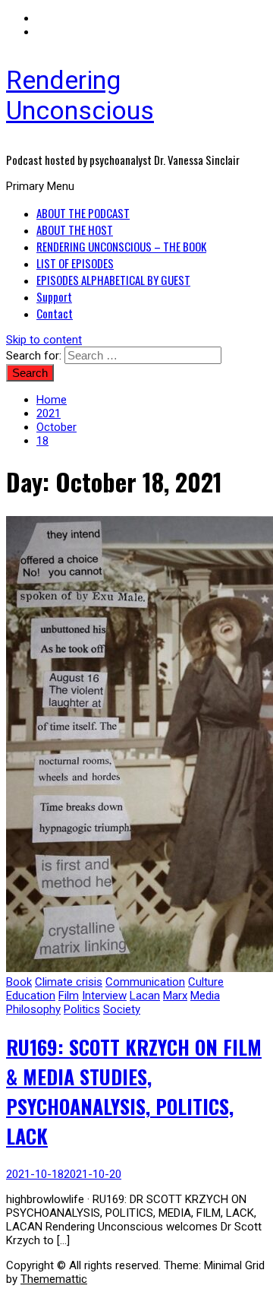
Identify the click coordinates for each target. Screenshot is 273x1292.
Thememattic (53, 1279)
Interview (104, 995)
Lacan (145, 995)
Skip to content (44, 340)
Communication (145, 982)
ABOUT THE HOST (74, 229)
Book (19, 982)
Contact (54, 313)
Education (30, 995)
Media (205, 995)
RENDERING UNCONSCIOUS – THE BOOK (121, 246)
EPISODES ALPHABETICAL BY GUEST (113, 279)
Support (54, 296)
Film (68, 995)
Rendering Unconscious (80, 95)
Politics (82, 1009)
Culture (206, 982)
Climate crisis (68, 982)
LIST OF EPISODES (75, 263)
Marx (175, 995)
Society (121, 1009)
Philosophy (33, 1009)
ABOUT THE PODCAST (83, 212)
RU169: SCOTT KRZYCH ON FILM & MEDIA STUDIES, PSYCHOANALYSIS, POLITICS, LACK (134, 1091)
